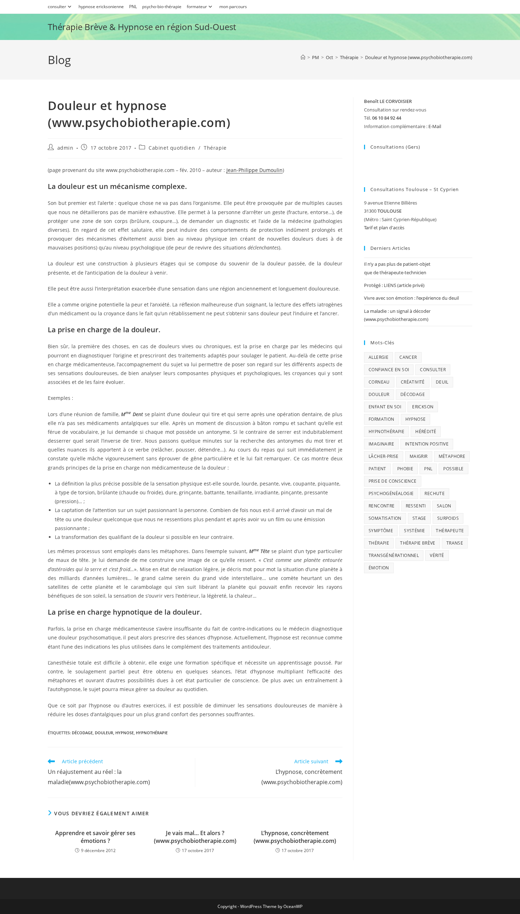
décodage (82, 732)
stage (419, 518)
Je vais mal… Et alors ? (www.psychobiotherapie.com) (195, 837)
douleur (104, 732)
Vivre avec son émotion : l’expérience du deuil (411, 298)
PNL (133, 7)
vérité (437, 555)
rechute (434, 493)
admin (65, 147)
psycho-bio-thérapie (161, 7)
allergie (378, 357)
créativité (413, 382)
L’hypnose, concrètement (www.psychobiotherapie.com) (295, 837)
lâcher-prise (384, 456)
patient (377, 469)
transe (454, 543)
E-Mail (434, 126)
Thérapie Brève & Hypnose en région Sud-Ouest (142, 27)
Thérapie (215, 147)
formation (381, 419)
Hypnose (124, 732)
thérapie (379, 543)
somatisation (385, 518)
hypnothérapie (152, 732)
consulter (57, 7)
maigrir (419, 456)
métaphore (452, 456)
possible (453, 469)
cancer (408, 357)
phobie (405, 469)
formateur (197, 7)
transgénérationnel (394, 555)
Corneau (379, 382)
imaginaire (381, 444)
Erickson (422, 407)
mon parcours (233, 7)
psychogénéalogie (391, 493)
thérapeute (450, 531)
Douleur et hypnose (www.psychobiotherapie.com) (418, 57)
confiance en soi (389, 370)
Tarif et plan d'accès (384, 227)
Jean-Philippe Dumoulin (254, 170)
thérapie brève (417, 543)
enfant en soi (385, 407)
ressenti (416, 506)
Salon (444, 506)
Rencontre (382, 506)
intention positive (427, 444)
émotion (379, 568)
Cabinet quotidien (172, 147)
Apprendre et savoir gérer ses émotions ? (95, 837)
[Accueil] (303, 57)
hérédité (425, 432)
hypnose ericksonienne (101, 7)
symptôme (381, 531)
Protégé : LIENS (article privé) (394, 285)
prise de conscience (393, 481)
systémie (414, 531)
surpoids (448, 518)
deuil (442, 382)
